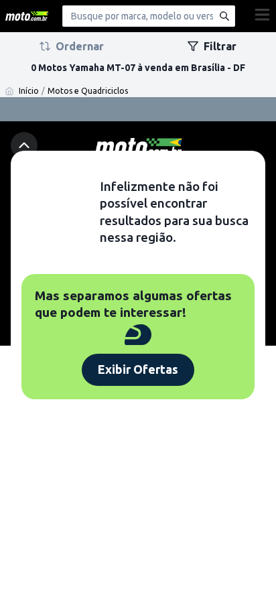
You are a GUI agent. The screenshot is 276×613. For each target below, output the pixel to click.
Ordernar (80, 46)
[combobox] (148, 16)
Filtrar (220, 46)
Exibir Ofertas (138, 369)
